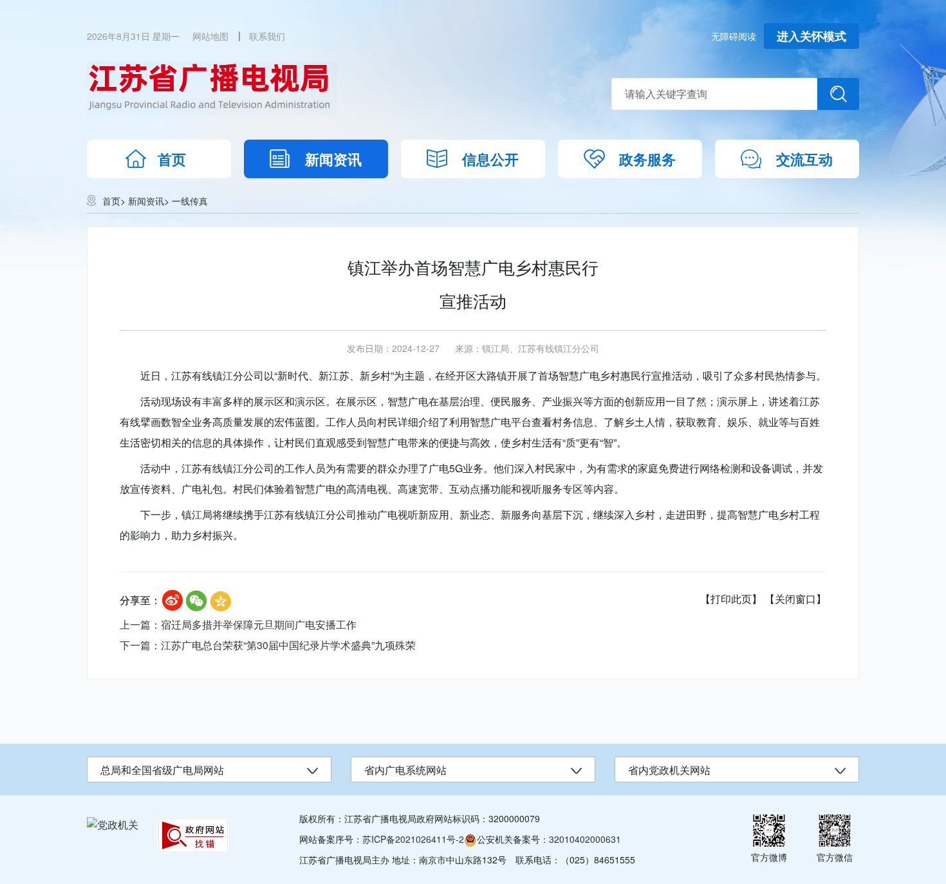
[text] (714, 94)
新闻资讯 (333, 159)
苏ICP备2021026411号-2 (413, 839)
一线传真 (190, 200)
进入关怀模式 (811, 36)
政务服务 (647, 159)
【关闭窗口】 (795, 598)
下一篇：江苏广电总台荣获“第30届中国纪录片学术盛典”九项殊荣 (268, 645)
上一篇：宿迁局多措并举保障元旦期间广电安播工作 (238, 624)
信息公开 (490, 159)
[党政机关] (112, 824)
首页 (172, 159)
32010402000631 (585, 839)
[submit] (838, 94)
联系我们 (267, 36)
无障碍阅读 (733, 36)
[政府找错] (193, 835)
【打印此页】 (731, 598)
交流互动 (804, 159)
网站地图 (210, 36)
